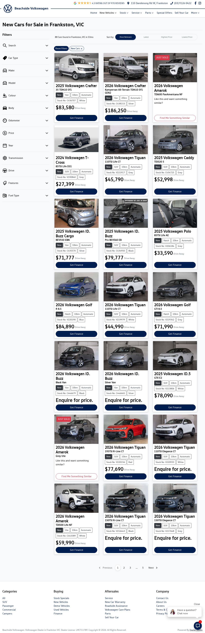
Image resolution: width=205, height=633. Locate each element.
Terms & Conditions (167, 609)
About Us (161, 602)
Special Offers (164, 12)
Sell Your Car (182, 12)
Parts (148, 12)
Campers (7, 613)
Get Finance (76, 117)
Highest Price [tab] (166, 37)
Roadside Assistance (116, 605)
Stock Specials (61, 598)
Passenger (8, 605)
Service (135, 12)
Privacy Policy (163, 613)
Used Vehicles (61, 609)
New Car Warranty (115, 602)
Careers (160, 605)
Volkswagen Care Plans (117, 609)
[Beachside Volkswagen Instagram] (200, 3)
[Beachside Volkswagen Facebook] (196, 3)
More (194, 12)
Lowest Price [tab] (187, 37)
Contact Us (162, 598)
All (3, 598)
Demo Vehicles (62, 605)
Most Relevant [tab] (125, 37)
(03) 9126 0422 (182, 3)
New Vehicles (107, 12)
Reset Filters (61, 48)
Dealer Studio (196, 630)
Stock (123, 12)
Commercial (9, 609)
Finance (58, 613)
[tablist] (156, 37)
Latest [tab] (146, 37)
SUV (4, 602)
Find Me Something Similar (175, 117)
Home (93, 12)
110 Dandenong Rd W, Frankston (149, 3)
